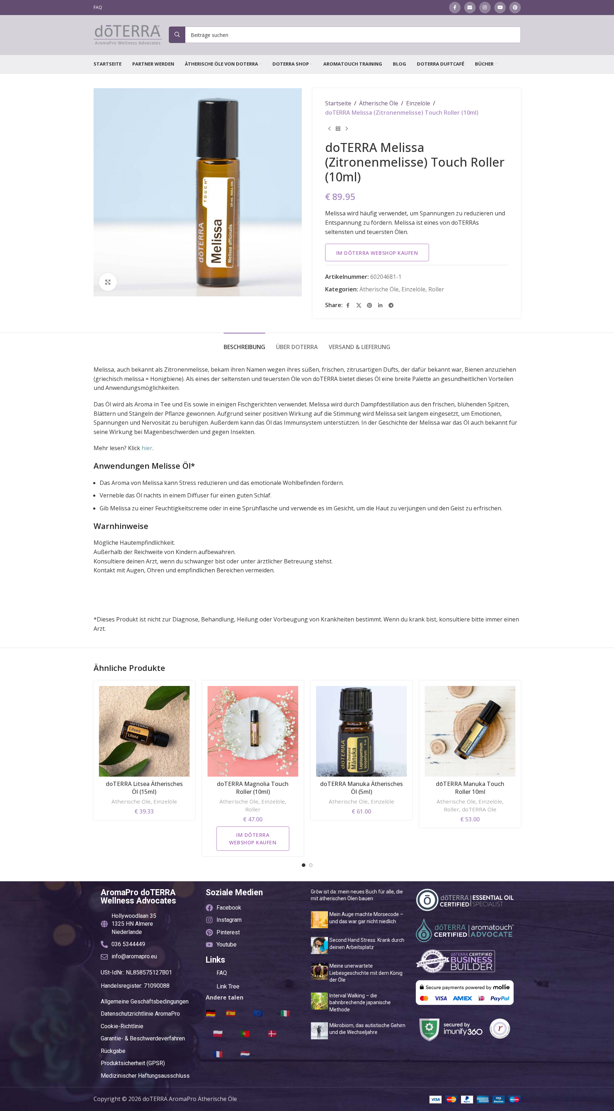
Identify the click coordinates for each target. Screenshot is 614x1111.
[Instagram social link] (485, 7)
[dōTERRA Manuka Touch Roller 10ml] (470, 731)
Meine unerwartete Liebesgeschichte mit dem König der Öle (366, 973)
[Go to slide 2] (311, 865)
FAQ (221, 972)
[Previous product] (329, 128)
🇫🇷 (218, 1053)
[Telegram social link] (391, 305)
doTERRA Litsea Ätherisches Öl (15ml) (144, 788)
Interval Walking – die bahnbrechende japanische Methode (360, 1002)
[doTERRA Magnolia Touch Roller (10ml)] (253, 731)
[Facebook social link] (455, 7)
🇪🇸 (230, 1012)
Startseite (338, 103)
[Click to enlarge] (108, 282)
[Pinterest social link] (515, 7)
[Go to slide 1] (303, 865)
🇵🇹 (245, 1033)
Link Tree (227, 986)
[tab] (244, 343)
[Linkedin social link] (380, 305)
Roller (436, 289)
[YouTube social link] (500, 7)
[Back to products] (338, 128)
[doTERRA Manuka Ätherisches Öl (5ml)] (361, 731)
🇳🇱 (245, 1053)
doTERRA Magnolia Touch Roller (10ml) (253, 788)
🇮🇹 (285, 1012)
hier (147, 448)
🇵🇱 (218, 1033)
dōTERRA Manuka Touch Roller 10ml (470, 788)
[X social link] (358, 305)
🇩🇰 (272, 1033)
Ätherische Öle (378, 103)
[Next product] (346, 128)
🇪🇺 (258, 1012)
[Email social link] (470, 7)
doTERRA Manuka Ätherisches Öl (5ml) (361, 788)
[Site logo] (128, 34)
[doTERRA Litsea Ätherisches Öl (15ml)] (144, 731)
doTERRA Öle (479, 809)
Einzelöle (418, 103)
